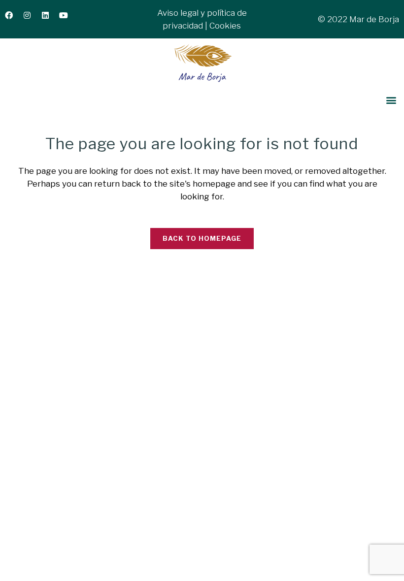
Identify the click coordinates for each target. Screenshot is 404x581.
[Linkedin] (49, 19)
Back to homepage (202, 238)
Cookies (225, 26)
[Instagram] (31, 19)
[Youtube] (67, 19)
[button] (391, 100)
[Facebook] (13, 19)
